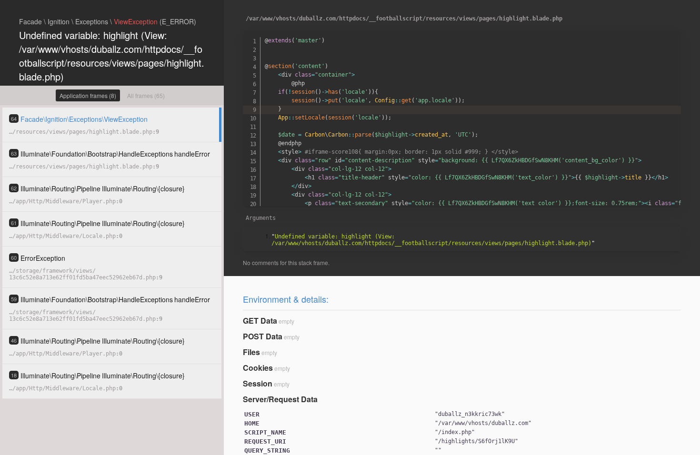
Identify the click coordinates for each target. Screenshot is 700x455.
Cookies (258, 367)
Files (251, 351)
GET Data (260, 320)
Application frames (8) (88, 95)
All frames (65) (146, 95)
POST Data (262, 336)
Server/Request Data (280, 399)
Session (257, 383)
